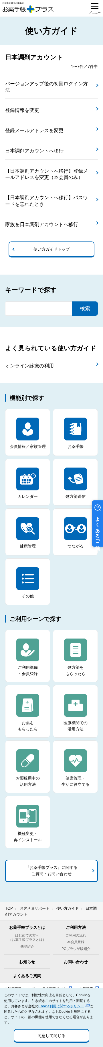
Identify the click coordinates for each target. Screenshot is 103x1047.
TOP (9, 908)
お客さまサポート (34, 908)
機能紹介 (27, 947)
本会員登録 (75, 942)
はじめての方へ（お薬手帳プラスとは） (27, 937)
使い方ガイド (67, 908)
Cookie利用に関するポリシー (61, 1006)
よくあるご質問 (27, 975)
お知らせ (27, 961)
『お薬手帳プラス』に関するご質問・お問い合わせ (51, 870)
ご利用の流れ (76, 935)
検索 (85, 308)
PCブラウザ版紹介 (76, 949)
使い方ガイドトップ (51, 249)
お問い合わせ (76, 961)
